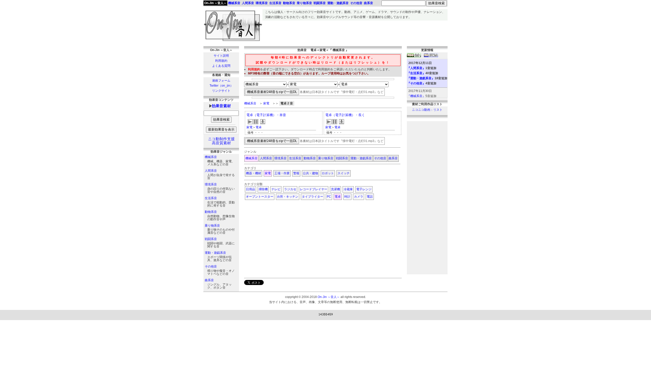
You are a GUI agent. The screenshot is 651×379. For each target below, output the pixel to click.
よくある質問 (221, 66)
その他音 (211, 266)
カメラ (358, 196)
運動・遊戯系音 (215, 253)
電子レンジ (364, 189)
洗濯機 (335, 189)
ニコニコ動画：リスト (427, 110)
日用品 (250, 189)
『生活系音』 (416, 73)
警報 (296, 173)
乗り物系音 (212, 225)
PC (329, 196)
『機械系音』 (416, 96)
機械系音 (211, 157)
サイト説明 (221, 55)
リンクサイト (221, 90)
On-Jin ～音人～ (215, 3)
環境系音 (211, 184)
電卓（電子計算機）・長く (345, 115)
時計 (347, 196)
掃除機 (263, 189)
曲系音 (209, 280)
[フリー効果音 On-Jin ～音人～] (232, 41)
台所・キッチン (287, 196)
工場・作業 (282, 173)
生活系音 (211, 198)
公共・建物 (310, 173)
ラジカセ (290, 189)
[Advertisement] (355, 32)
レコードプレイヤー (313, 189)
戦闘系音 (211, 239)
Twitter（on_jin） (221, 85)
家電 (266, 103)
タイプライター (312, 196)
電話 (370, 196)
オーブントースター (259, 196)
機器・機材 (253, 173)
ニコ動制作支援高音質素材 (221, 141)
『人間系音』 (416, 68)
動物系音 (211, 212)
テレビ (275, 189)
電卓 (259, 127)
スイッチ (343, 173)
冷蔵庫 (348, 189)
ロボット (328, 173)
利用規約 (221, 60)
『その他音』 (416, 83)
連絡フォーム (221, 80)
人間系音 (211, 170)
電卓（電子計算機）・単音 (266, 115)
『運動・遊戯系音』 (421, 78)
